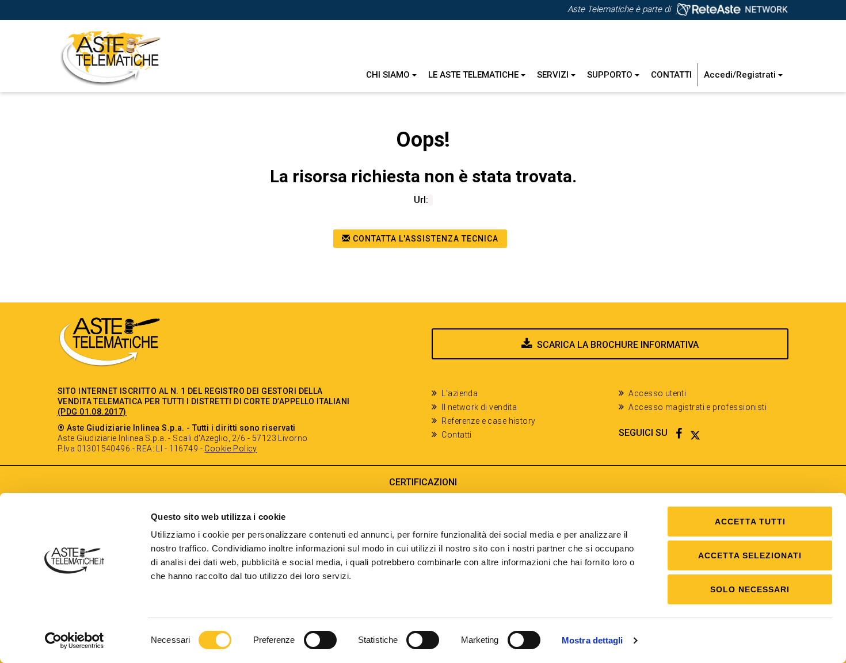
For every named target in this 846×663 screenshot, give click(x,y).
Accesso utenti (657, 393)
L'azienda (459, 393)
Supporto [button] (611, 75)
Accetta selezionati (750, 555)
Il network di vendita (479, 407)
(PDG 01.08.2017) (92, 411)
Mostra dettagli (592, 640)
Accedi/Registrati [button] (741, 75)
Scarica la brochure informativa (618, 344)
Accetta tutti (750, 521)
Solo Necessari (750, 589)
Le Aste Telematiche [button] (474, 75)
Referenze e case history (488, 421)
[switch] (320, 640)
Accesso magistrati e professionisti (697, 407)
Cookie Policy (230, 448)
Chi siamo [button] (389, 75)
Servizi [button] (554, 75)
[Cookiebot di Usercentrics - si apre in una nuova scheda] (74, 640)
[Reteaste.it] (729, 9)
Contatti (671, 75)
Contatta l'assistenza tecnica (424, 238)
